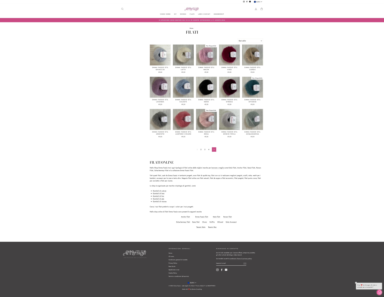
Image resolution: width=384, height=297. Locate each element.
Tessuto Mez (212, 227)
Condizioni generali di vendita (178, 260)
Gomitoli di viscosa (159, 201)
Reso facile (172, 266)
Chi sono (171, 256)
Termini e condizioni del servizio (179, 276)
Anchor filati (185, 217)
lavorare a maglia (217, 168)
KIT (175, 14)
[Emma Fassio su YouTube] (226, 270)
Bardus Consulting (197, 289)
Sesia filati (196, 222)
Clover (204, 222)
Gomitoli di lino (158, 196)
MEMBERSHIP (219, 14)
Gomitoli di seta (158, 199)
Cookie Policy (173, 273)
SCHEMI (183, 14)
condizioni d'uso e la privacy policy (241, 259)
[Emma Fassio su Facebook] (221, 270)
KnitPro (212, 222)
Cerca (170, 253)
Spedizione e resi (174, 270)
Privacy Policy (173, 263)
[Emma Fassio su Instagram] (217, 270)
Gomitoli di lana (158, 193)
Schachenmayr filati (183, 222)
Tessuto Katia (200, 227)
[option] (192, 20)
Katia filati (216, 217)
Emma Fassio (172, 175)
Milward (220, 222)
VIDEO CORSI (165, 14)
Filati (192, 14)
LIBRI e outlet (204, 14)
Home (191, 28)
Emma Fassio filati (201, 217)
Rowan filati (227, 217)
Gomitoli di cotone (159, 191)
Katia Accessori (231, 222)
